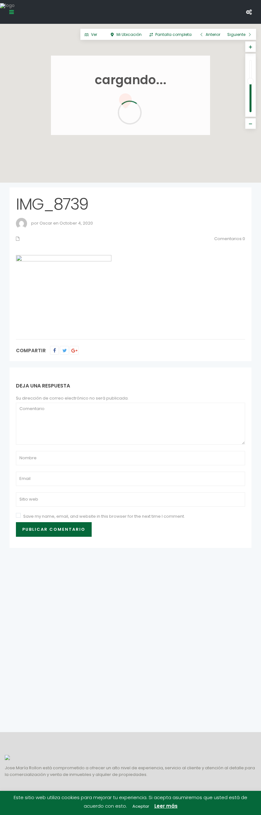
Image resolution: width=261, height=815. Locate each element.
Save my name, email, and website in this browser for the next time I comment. (104, 516)
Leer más (166, 806)
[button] (227, 170)
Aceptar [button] (140, 806)
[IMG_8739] (63, 290)
